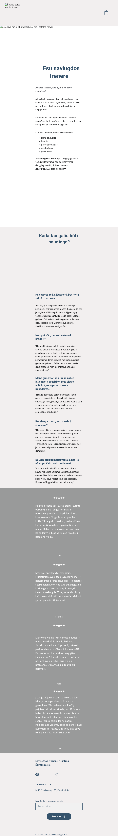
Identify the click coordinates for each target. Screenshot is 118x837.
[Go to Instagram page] (56, 774)
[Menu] (111, 13)
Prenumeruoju (59, 816)
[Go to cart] (106, 13)
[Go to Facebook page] (37, 774)
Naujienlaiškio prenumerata (49, 801)
